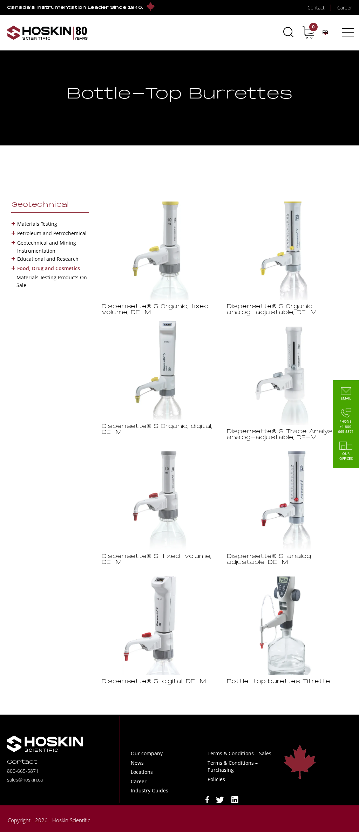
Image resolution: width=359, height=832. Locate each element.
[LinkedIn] (234, 799)
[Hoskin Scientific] (47, 32)
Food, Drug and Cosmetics (48, 268)
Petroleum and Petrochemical (52, 233)
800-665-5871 (23, 771)
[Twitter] (220, 799)
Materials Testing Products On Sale (51, 281)
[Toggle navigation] (347, 32)
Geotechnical (40, 205)
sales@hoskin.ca (25, 779)
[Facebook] (207, 799)
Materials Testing (37, 223)
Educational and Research (48, 258)
